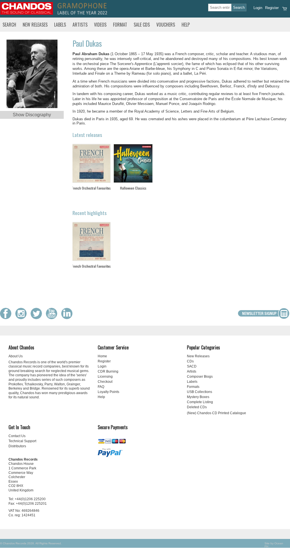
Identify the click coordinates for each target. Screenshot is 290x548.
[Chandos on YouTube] (53, 318)
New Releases (35, 24)
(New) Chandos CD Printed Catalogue (216, 413)
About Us (15, 356)
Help (186, 24)
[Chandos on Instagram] (22, 318)
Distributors (17, 446)
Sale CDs (142, 24)
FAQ (101, 387)
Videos (100, 24)
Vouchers (165, 24)
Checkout (105, 382)
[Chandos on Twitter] (38, 318)
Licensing (105, 377)
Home (102, 356)
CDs (190, 361)
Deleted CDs (197, 407)
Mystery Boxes (198, 397)
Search (9, 24)
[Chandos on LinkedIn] (68, 318)
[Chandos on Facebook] (7, 318)
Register (272, 8)
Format (120, 24)
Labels (60, 24)
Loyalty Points (108, 392)
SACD (192, 366)
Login (257, 8)
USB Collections (199, 392)
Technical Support (22, 441)
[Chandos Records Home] (26, 13)
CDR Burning (108, 371)
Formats (193, 387)
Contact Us (16, 436)
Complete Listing (200, 402)
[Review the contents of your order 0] (284, 10)
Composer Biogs (200, 377)
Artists (80, 24)
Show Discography (32, 114)
